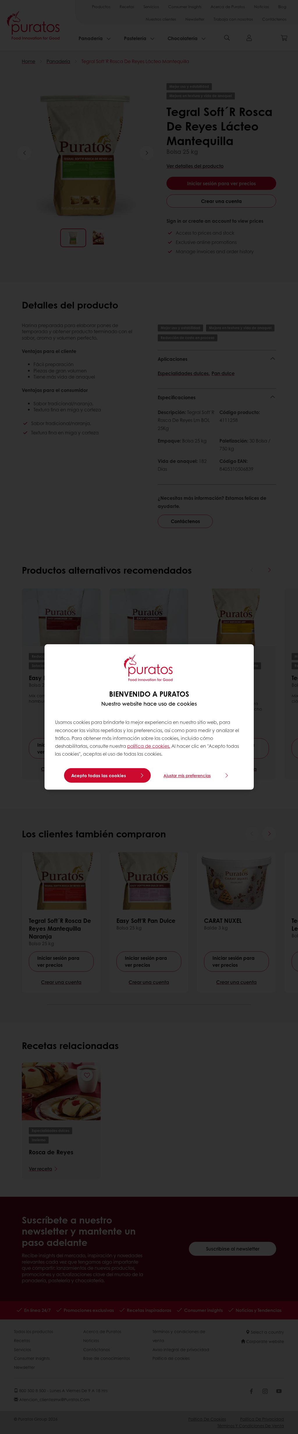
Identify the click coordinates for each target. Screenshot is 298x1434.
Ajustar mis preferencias (187, 775)
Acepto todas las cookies (98, 775)
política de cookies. (148, 746)
